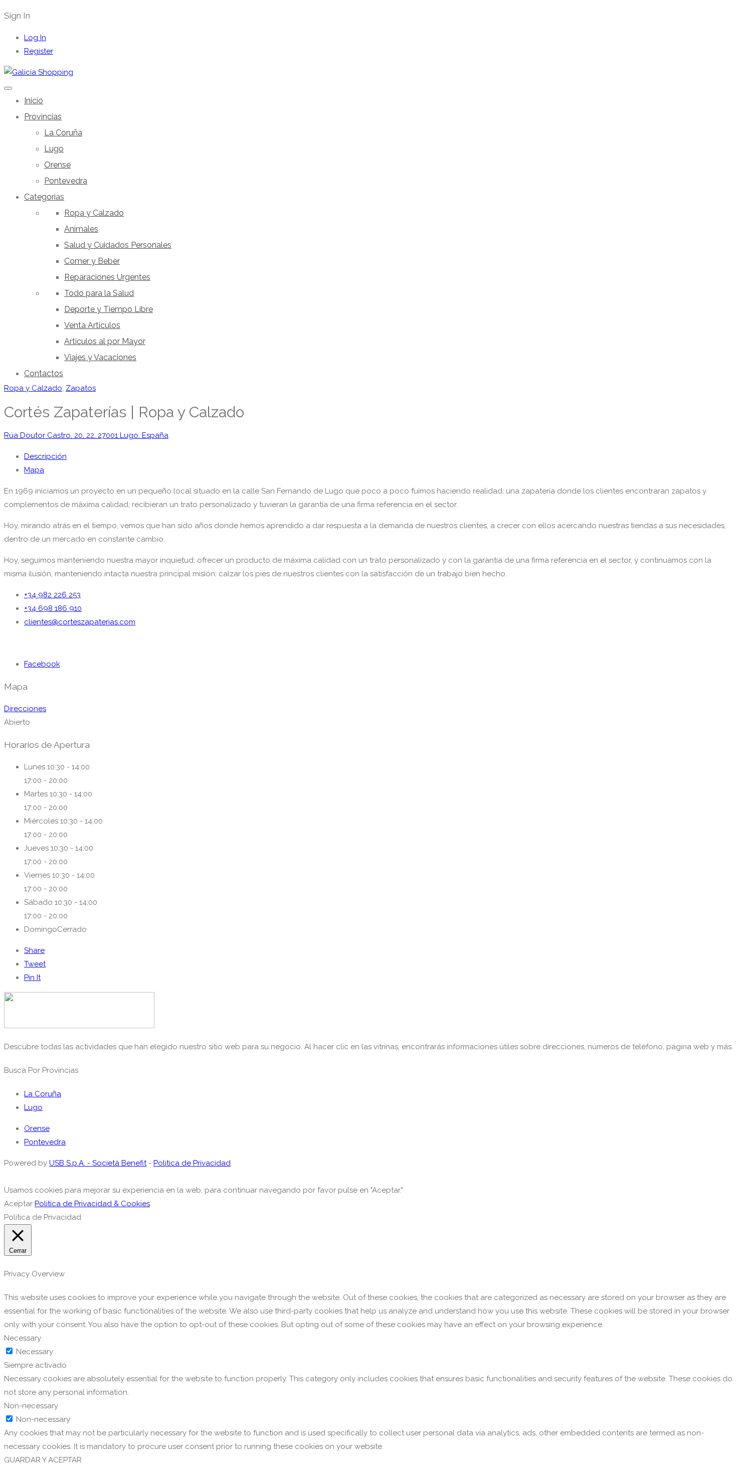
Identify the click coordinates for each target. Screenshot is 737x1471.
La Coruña (63, 132)
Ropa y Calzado (94, 213)
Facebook (42, 664)
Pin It (32, 977)
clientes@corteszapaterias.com (79, 621)
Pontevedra (65, 181)
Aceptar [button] (18, 1203)
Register (38, 51)
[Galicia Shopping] (38, 72)
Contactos (43, 373)
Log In (35, 37)
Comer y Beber (92, 261)
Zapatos (81, 388)
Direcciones (25, 708)
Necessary (34, 1351)
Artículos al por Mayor (104, 341)
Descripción (45, 456)
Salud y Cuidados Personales (117, 245)
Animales (81, 229)
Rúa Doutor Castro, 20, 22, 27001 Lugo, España (86, 435)
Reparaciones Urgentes (107, 277)
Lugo (54, 148)
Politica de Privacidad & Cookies (92, 1203)
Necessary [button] (22, 1338)
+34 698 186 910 (53, 608)
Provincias (43, 116)
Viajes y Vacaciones (100, 357)
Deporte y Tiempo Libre (108, 309)
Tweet (35, 963)
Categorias (44, 197)
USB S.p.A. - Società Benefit (97, 1163)
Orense (57, 165)
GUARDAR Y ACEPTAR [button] (43, 1459)
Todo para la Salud (99, 293)
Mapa (34, 469)
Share (34, 950)
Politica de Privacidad (192, 1163)
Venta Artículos (92, 325)
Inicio (33, 100)
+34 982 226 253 (52, 594)
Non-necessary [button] (31, 1405)
